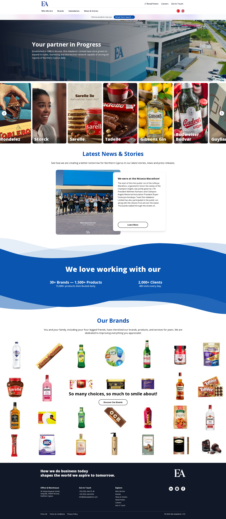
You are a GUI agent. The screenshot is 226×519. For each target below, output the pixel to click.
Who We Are (47, 11)
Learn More (132, 225)
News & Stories (91, 11)
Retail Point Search (124, 17)
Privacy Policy (72, 514)
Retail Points (152, 3)
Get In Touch (177, 3)
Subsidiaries (74, 11)
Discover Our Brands (113, 402)
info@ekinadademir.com (88, 497)
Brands (60, 11)
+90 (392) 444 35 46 (86, 491)
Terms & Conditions (57, 514)
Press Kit (44, 514)
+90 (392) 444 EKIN (86, 494)
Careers (164, 3)
